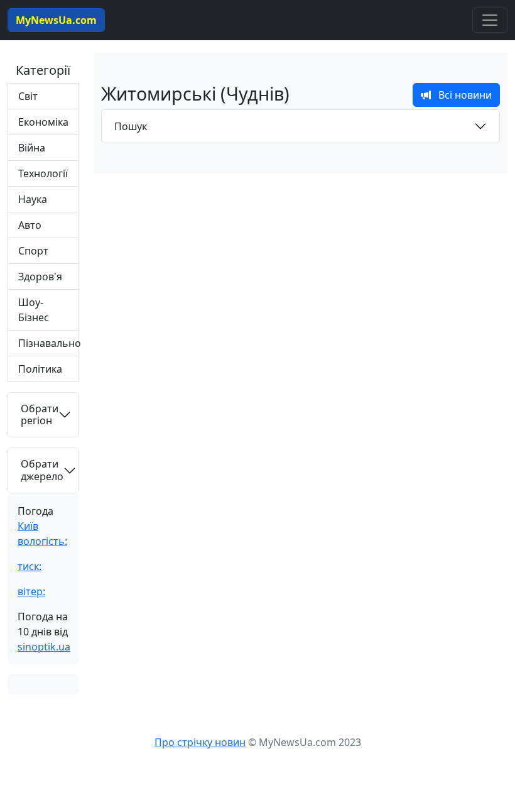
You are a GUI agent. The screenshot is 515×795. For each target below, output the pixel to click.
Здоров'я (40, 276)
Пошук (130, 126)
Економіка (43, 122)
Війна (31, 148)
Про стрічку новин (200, 742)
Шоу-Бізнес (33, 309)
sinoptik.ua (44, 647)
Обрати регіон (39, 414)
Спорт (33, 251)
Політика (40, 369)
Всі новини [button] (461, 95)
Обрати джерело (42, 470)
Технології (43, 173)
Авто (29, 225)
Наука (32, 199)
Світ (28, 96)
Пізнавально (48, 343)
